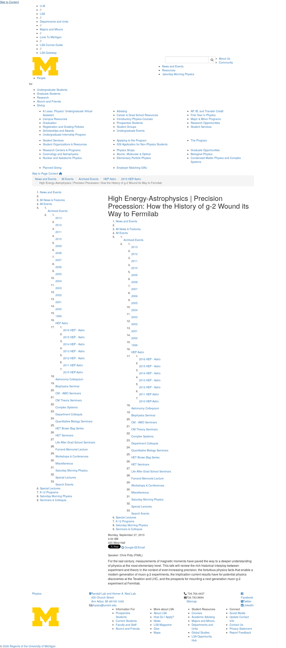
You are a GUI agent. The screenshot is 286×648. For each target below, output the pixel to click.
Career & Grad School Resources (137, 115)
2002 (58, 295)
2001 (58, 302)
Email (141, 547)
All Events (67, 179)
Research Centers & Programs (62, 150)
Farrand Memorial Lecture (71, 449)
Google (129, 547)
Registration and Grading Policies (63, 127)
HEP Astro (110, 179)
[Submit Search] (212, 60)
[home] (60, 173)
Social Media (237, 613)
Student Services (201, 127)
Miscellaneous (64, 463)
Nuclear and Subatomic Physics (62, 158)
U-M (42, 6)
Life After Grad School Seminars (75, 442)
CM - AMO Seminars (68, 393)
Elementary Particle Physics (134, 158)
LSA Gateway (48, 53)
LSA (42, 14)
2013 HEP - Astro (74, 351)
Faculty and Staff (126, 625)
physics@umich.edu (104, 605)
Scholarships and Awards (58, 130)
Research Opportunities (205, 123)
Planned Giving (52, 168)
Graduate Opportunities (205, 150)
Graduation (50, 123)
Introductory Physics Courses (135, 119)
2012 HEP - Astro (74, 358)
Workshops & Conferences (71, 456)
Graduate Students (48, 93)
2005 (58, 274)
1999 (58, 316)
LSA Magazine (163, 625)
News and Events (172, 66)
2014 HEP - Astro (74, 344)
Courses (197, 613)
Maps (157, 632)
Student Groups (126, 127)
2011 (58, 232)
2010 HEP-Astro (131, 179)
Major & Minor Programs (206, 119)
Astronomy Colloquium (69, 379)
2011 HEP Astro (73, 365)
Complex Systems (66, 407)
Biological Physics (201, 154)
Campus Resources (55, 119)
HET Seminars (64, 435)
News (157, 621)
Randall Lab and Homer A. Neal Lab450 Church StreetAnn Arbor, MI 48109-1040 (113, 597)
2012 (58, 225)
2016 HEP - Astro (74, 330)
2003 (58, 288)
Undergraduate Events (131, 130)
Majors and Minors (51, 29)
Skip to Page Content (45, 173)
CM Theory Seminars (68, 400)
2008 (58, 253)
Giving (41, 105)
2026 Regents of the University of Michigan (29, 646)
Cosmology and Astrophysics (60, 154)
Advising (122, 111)
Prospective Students (130, 123)
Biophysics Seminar (67, 386)
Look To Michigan (51, 37)
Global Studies (201, 632)
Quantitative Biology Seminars (73, 421)
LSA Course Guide (51, 45)
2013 (58, 218)
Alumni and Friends (49, 101)
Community (226, 62)
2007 (58, 260)
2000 (58, 309)
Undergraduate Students (52, 90)
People (41, 78)
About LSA (160, 613)
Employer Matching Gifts (132, 168)
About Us (224, 58)
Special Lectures (65, 477)
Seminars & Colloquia (53, 500)
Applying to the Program (132, 140)
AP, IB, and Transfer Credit (207, 111)
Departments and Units (54, 21)
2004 (58, 281)
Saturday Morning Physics (178, 74)
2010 (58, 239)
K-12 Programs (49, 492)
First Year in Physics (203, 115)
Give (156, 628)
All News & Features (52, 200)
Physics (36, 593)
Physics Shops (126, 150)
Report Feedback (240, 632)
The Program (199, 140)
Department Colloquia (68, 414)
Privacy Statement (241, 628)
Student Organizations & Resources (65, 144)
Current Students (126, 621)
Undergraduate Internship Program (64, 134)
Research (43, 97)
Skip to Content (9, 2)
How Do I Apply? (164, 617)
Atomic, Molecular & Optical (134, 154)
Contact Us (236, 625)
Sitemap (192, 601)
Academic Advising (203, 617)
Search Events (64, 484)
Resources (168, 70)
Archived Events (88, 179)
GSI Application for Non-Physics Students (142, 144)
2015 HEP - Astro (74, 337)
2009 (58, 246)
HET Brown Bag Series (69, 428)
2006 (58, 267)
